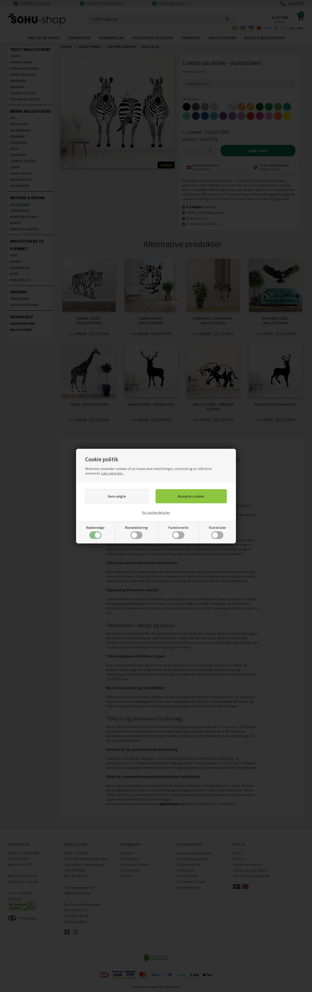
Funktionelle (178, 527)
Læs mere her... (112, 473)
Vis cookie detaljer (156, 512)
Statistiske (217, 527)
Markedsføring (136, 527)
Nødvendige (95, 527)
